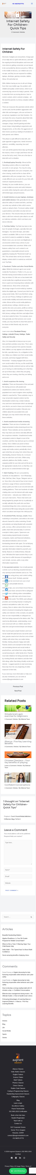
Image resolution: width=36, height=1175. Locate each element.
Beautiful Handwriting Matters (11, 935)
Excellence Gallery (18, 1106)
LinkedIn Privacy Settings (16, 334)
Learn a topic (18, 1103)
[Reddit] (6, 598)
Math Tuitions (18, 1080)
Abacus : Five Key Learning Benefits (18, 742)
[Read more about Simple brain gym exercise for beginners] (18, 708)
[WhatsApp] (6, 585)
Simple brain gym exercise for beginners (16, 715)
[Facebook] (6, 576)
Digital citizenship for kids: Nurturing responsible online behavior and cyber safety (17, 974)
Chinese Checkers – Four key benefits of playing (17, 761)
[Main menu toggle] (32, 3)
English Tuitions (18, 1074)
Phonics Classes (18, 1083)
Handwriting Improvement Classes (18, 1094)
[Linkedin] (6, 581)
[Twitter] (6, 594)
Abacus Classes (18, 1069)
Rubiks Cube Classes (18, 1088)
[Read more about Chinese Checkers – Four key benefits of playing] (18, 754)
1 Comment (15, 32)
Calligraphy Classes (18, 1096)
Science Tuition (18, 1077)
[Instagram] (16, 1158)
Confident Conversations (17, 785)
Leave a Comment (10, 765)
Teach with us (18, 1120)
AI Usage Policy (20, 1166)
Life (3, 1027)
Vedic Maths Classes (18, 1072)
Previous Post (18, 686)
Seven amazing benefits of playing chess (15, 955)
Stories (4, 1037)
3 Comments (9, 746)
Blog (3, 1024)
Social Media (6, 1031)
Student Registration (18, 1118)
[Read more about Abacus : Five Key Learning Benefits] (18, 731)
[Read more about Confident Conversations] (18, 777)
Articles (22, 32)
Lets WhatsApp (19, 1171)
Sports (4, 1034)
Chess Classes (18, 1085)
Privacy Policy (9, 1166)
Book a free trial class (18, 1115)
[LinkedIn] (20, 1158)
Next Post (17, 691)
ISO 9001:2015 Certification (18, 1111)
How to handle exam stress (23, 996)
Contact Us (18, 1123)
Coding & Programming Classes (18, 1091)
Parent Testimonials (18, 1108)
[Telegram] (6, 589)
